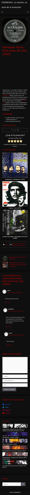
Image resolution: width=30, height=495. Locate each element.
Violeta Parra (5, 95)
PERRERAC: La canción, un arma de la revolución (14, 4)
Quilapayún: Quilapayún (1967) (15, 179)
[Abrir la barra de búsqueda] (2, 12)
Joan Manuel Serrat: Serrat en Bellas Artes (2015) (14, 466)
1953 (13, 243)
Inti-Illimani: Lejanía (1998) (10, 437)
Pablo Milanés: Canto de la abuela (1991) (14, 451)
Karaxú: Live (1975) (15, 208)
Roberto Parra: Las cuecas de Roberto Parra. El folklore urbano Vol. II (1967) (17, 264)
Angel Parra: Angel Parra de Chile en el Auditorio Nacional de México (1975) (13, 429)
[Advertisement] (15, 72)
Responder (7, 302)
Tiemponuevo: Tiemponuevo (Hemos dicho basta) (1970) (14, 458)
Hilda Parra (15, 245)
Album (6, 244)
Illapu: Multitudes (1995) (9, 444)
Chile (23, 243)
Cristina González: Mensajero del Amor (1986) (15, 237)
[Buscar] (23, 484)
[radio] (9, 141)
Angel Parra (18, 243)
